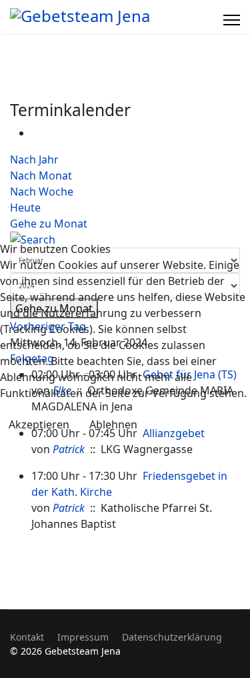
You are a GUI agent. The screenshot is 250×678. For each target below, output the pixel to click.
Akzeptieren (39, 424)
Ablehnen (113, 424)
